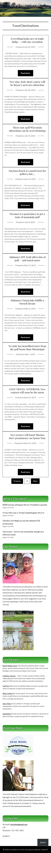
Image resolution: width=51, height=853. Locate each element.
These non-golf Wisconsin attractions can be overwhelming (27, 129)
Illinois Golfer (7, 693)
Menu (45, 14)
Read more (25, 73)
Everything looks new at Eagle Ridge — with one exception (27, 40)
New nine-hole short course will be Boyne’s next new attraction (27, 83)
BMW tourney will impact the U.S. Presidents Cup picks (25, 505)
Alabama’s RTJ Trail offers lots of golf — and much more (27, 258)
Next (35, 481)
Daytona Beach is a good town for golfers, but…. (27, 172)
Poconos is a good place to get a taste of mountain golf (27, 215)
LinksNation (7, 714)
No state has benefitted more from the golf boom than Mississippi (27, 347)
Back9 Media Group (10, 666)
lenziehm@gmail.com (18, 824)
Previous (17, 481)
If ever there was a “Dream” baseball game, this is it (23, 513)
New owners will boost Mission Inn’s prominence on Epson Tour (27, 436)
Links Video (7, 704)
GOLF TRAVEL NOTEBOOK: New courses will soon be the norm (27, 390)
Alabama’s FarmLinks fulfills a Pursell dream (27, 302)
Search (6, 836)
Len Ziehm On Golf (25, 5)
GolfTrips (6, 686)
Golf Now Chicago (9, 676)
